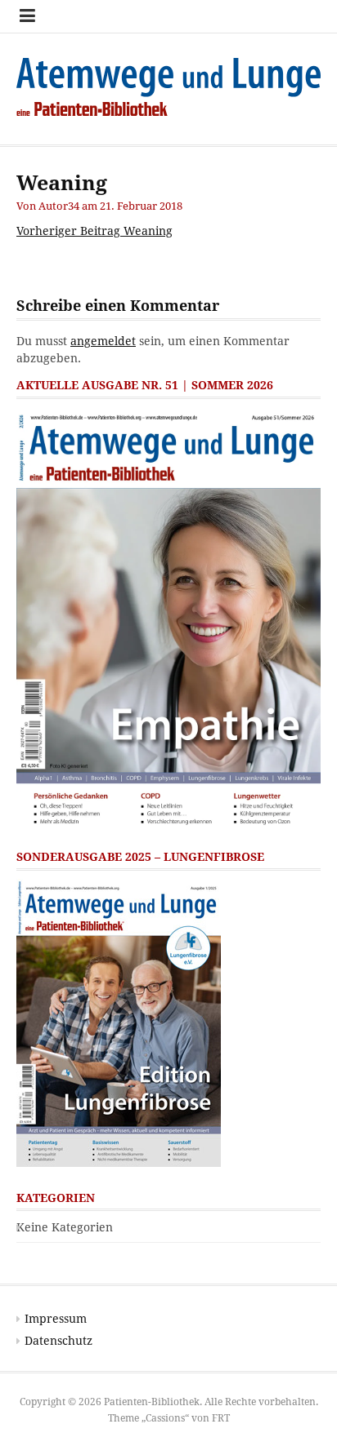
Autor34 (58, 206)
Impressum (56, 1318)
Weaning (94, 230)
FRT (221, 1418)
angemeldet (103, 341)
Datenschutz (58, 1340)
